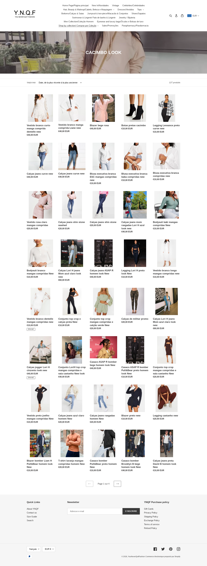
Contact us (32, 512)
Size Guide (32, 516)
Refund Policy (150, 528)
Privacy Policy (150, 512)
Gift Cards (148, 509)
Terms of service (151, 524)
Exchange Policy (152, 520)
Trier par (31, 83)
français (33, 549)
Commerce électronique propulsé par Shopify (162, 557)
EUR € (48, 549)
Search (30, 520)
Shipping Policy (151, 516)
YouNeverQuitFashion (136, 557)
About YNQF (33, 509)
